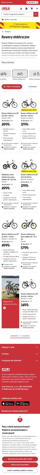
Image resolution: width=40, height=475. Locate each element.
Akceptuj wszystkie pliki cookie (20, 459)
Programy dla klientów (11, 360)
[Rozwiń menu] (37, 8)
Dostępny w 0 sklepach (10, 267)
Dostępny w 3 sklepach (29, 326)
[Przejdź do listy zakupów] (26, 8)
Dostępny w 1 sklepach (10, 207)
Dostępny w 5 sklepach (29, 148)
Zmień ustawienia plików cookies (20, 470)
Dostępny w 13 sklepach (30, 267)
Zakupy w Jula (8, 347)
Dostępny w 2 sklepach (10, 148)
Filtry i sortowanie (13, 86)
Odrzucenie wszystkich (20, 465)
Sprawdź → (26, 26)
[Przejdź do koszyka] (31, 8)
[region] (20, 444)
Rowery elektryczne (19, 79)
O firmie (5, 354)
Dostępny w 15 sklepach (30, 207)
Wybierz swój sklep (11, 19)
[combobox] (20, 14)
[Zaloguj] (21, 8)
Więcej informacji (8, 62)
